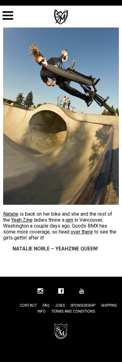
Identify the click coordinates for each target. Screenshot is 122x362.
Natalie (10, 214)
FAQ (46, 305)
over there (82, 232)
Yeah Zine (22, 220)
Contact (28, 305)
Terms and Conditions (73, 311)
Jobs (60, 305)
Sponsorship (82, 305)
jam (69, 220)
